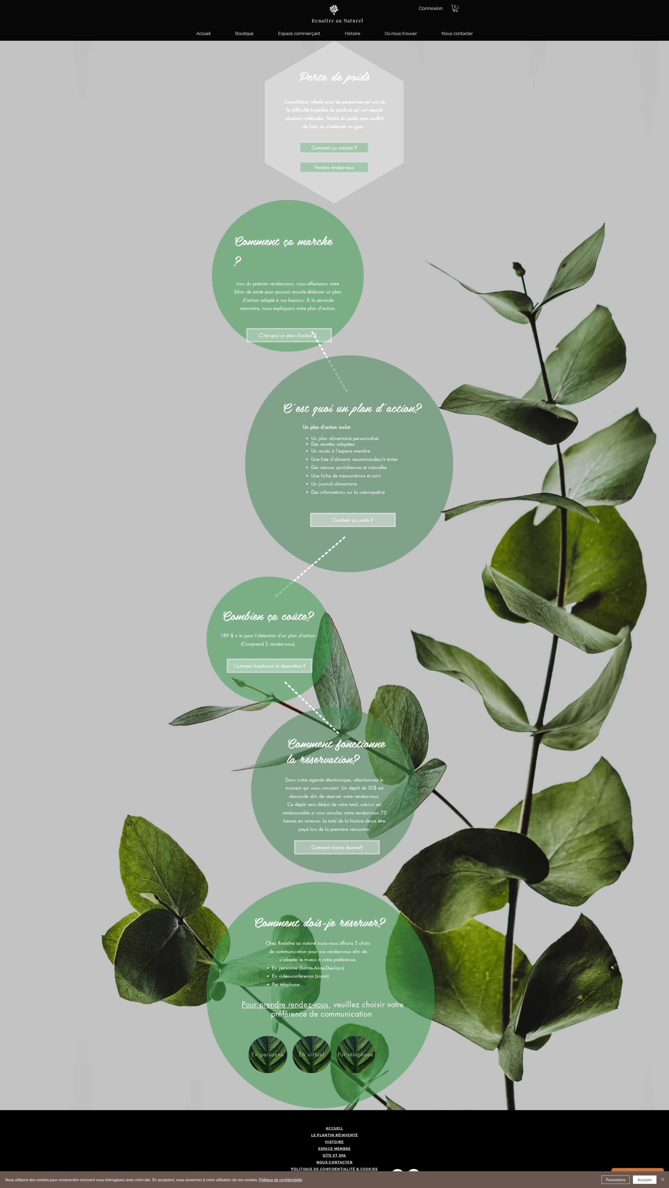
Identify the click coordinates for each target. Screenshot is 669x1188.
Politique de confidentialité (280, 1179)
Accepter (644, 1179)
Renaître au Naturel (338, 21)
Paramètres (615, 1179)
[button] (455, 8)
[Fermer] (663, 1179)
